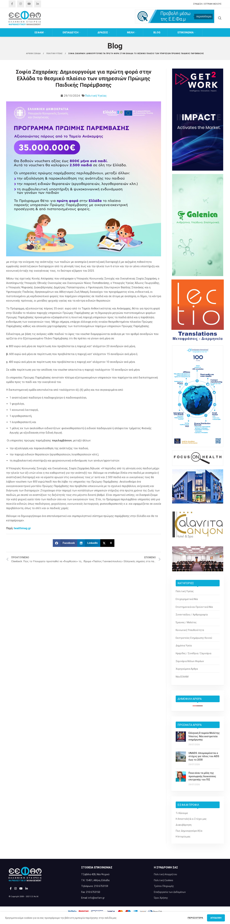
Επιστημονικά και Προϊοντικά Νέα (194, 607)
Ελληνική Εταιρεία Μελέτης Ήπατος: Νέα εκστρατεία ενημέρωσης (204, 736)
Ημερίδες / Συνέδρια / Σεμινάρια (193, 653)
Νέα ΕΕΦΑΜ (182, 676)
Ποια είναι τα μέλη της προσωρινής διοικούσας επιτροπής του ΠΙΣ (202, 776)
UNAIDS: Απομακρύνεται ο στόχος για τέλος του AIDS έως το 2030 (203, 756)
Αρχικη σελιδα (33, 53)
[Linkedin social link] (37, 4)
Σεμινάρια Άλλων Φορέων (190, 661)
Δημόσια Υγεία (184, 645)
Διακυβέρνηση (184, 824)
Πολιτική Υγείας (96, 95)
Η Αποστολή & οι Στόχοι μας (191, 819)
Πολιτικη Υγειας (54, 53)
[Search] (219, 18)
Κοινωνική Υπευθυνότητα (190, 630)
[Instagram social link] (20, 4)
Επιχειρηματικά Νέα (187, 599)
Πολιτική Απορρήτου (165, 874)
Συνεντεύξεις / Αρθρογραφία (192, 614)
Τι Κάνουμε (182, 813)
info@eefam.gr (96, 897)
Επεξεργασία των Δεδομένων (170, 892)
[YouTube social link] (29, 4)
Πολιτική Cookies (163, 880)
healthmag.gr (22, 528)
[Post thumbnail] (181, 738)
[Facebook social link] (12, 4)
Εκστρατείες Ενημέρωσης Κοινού (194, 638)
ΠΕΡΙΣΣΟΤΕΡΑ (196, 918)
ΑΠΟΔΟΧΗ (215, 918)
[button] (65, 543)
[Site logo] (25, 17)
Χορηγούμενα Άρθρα (187, 668)
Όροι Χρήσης (161, 897)
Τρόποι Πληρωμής (164, 886)
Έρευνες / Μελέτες (186, 622)
